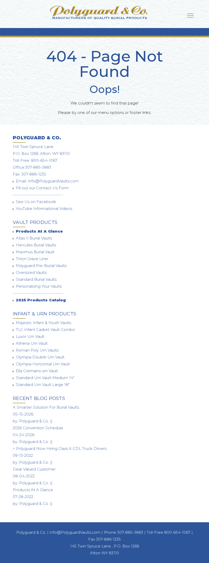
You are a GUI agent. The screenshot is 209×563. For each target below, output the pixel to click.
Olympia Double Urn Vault (40, 357)
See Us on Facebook (36, 201)
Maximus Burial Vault (35, 251)
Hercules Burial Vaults (36, 245)
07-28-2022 (23, 496)
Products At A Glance (33, 489)
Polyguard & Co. (31, 532)
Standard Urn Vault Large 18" (43, 384)
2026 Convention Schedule (38, 427)
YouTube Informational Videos (44, 208)
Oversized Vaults (31, 272)
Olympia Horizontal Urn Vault (43, 363)
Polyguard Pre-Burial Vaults (41, 265)
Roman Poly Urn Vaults (37, 350)
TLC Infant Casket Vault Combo (45, 329)
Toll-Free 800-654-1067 (168, 532)
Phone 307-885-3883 (124, 532)
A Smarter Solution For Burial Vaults (46, 407)
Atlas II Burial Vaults (34, 238)
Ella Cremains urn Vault (37, 370)
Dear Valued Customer (34, 469)
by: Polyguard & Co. (33, 421)
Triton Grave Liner (32, 258)
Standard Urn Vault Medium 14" (45, 377)
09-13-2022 (23, 455)
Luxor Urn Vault (30, 336)
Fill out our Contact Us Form (42, 187)
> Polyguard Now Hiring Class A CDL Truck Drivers (60, 448)
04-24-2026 (23, 434)
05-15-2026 (23, 414)
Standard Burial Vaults (36, 279)
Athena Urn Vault (32, 343)
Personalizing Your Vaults (39, 286)
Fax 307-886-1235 (104, 539)
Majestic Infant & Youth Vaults (43, 322)
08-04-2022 (24, 476)
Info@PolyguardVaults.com (53, 181)
